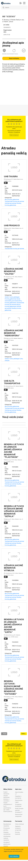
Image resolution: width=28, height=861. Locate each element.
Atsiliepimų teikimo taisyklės (7, 838)
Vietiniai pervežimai (10, 203)
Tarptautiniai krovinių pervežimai (14, 201)
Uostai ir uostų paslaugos (12, 297)
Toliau (23, 733)
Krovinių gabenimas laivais (12, 299)
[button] (24, 3)
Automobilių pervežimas (12, 301)
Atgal (4, 733)
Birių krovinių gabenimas (12, 199)
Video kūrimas (19, 824)
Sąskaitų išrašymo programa (18, 828)
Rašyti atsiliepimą (14, 58)
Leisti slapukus (14, 856)
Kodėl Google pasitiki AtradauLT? (19, 810)
